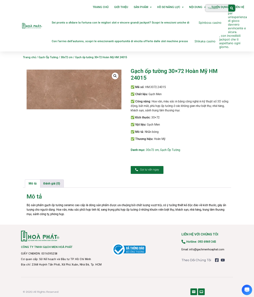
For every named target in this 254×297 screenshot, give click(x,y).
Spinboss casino (210, 22)
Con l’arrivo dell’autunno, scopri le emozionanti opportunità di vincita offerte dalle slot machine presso (120, 41)
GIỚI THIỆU (121, 7)
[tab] (32, 183)
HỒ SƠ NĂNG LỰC (168, 7)
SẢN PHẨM (141, 7)
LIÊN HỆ (239, 7)
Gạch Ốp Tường (48, 57)
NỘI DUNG (195, 7)
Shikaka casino (205, 41)
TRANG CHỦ (101, 7)
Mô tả (33, 183)
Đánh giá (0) (51, 183)
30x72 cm (67, 57)
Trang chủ (29, 57)
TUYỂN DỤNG (220, 7)
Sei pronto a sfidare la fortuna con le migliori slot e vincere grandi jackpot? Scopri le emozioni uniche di (120, 22)
